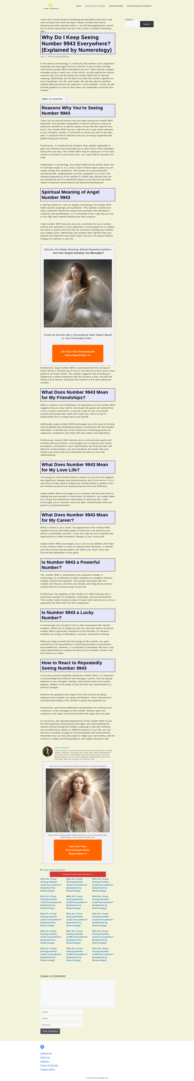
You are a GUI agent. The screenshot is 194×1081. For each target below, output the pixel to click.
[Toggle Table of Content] (66, 99)
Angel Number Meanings (95, 6)
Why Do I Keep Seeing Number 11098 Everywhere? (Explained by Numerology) (77, 954)
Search (129, 19)
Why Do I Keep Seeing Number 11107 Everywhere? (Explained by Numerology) (51, 919)
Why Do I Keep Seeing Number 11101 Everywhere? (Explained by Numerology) (102, 937)
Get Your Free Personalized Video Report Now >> (78, 353)
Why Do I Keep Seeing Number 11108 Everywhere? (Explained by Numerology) (102, 902)
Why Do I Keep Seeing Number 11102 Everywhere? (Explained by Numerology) (77, 919)
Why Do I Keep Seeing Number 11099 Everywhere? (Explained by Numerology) (103, 954)
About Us (45, 1057)
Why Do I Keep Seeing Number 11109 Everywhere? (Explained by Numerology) (102, 885)
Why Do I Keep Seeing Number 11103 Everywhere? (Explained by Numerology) (102, 919)
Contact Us (46, 1053)
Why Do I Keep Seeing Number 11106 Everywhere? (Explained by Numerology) (77, 902)
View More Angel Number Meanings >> (77, 874)
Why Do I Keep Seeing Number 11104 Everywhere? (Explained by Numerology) (51, 937)
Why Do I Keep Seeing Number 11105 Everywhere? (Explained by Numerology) (51, 902)
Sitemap (44, 1061)
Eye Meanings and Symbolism (139, 6)
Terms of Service (49, 1065)
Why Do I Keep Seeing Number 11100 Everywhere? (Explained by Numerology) (51, 954)
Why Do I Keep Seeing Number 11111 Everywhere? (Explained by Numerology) (76, 885)
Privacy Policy (47, 1069)
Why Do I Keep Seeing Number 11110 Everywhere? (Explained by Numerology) (51, 885)
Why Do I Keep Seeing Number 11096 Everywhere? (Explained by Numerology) (77, 937)
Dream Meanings (116, 6)
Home (78, 6)
